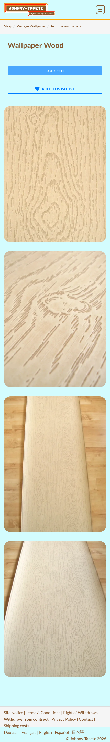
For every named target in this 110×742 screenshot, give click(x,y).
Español (62, 732)
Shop (8, 26)
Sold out (55, 71)
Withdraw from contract (26, 719)
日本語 (78, 732)
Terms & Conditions (43, 712)
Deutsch (11, 732)
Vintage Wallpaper (31, 26)
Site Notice (13, 712)
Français (28, 732)
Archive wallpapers (66, 26)
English (45, 732)
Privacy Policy (63, 719)
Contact (86, 719)
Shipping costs (16, 725)
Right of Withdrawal (81, 712)
